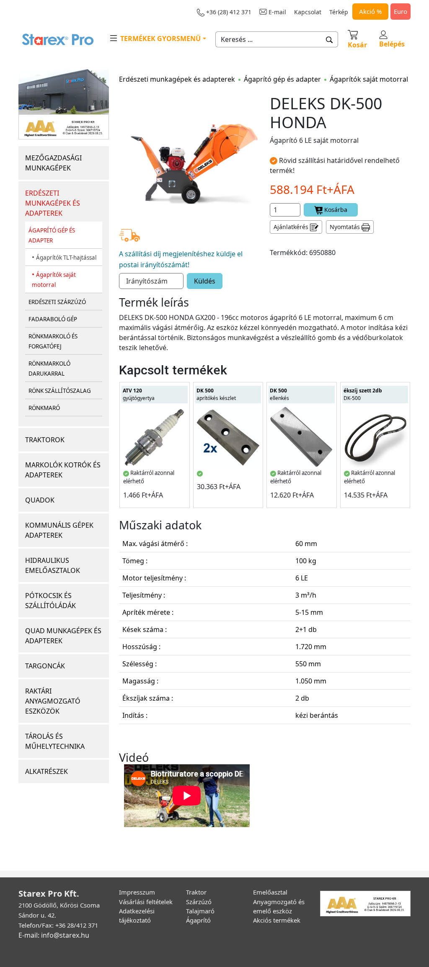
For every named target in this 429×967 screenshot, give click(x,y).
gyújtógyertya (139, 394)
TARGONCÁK (45, 665)
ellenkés (279, 394)
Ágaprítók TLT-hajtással (66, 257)
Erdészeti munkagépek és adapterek (177, 79)
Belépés (392, 44)
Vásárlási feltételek (146, 901)
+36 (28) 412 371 (227, 12)
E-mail (276, 12)
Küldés (204, 281)
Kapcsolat (307, 12)
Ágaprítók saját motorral (369, 79)
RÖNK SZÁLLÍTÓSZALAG (59, 391)
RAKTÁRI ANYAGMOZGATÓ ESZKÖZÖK (52, 701)
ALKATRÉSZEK (46, 771)
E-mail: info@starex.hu (53, 935)
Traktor (196, 892)
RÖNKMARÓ (44, 408)
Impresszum (137, 892)
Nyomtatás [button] (346, 227)
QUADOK (39, 500)
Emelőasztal (270, 892)
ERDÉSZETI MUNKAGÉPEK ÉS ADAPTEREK (52, 203)
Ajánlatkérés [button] (292, 227)
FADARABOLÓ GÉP (52, 319)
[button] (329, 39)
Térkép (338, 12)
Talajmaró (200, 911)
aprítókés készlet (216, 394)
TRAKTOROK (45, 439)
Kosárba (335, 210)
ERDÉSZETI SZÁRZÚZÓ (57, 302)
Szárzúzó (199, 901)
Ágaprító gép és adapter (282, 79)
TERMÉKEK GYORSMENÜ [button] (160, 38)
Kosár (357, 44)
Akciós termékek (276, 920)
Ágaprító (198, 920)
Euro (400, 11)
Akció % (370, 11)
